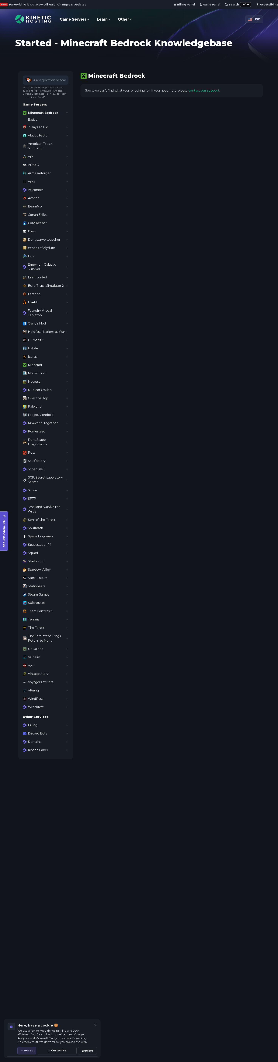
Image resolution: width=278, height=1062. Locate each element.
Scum (32, 490)
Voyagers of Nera (41, 682)
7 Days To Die (38, 127)
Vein (31, 665)
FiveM (32, 302)
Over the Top (38, 398)
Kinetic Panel (38, 750)
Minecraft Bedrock (43, 113)
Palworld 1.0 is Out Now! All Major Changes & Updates (47, 4)
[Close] (95, 1025)
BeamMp (35, 206)
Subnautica (37, 603)
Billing (32, 725)
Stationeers (36, 586)
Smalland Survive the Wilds (44, 509)
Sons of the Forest (41, 520)
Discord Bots (37, 733)
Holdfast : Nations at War (46, 332)
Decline (87, 1050)
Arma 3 (33, 165)
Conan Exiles (37, 215)
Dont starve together (44, 239)
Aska (31, 181)
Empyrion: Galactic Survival (42, 267)
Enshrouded (37, 277)
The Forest (36, 628)
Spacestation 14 (39, 544)
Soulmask (35, 528)
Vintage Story (38, 674)
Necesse (34, 381)
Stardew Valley (39, 569)
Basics (32, 119)
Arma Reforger (39, 173)
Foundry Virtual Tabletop (40, 313)
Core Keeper (37, 223)
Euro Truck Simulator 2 (46, 285)
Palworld (35, 406)
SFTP (32, 498)
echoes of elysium (41, 248)
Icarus (32, 356)
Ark (30, 156)
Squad (33, 553)
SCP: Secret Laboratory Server (45, 480)
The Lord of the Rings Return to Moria (44, 638)
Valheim (34, 657)
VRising (33, 690)
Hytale (33, 348)
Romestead (36, 431)
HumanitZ (35, 340)
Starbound (36, 561)
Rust (31, 452)
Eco (31, 256)
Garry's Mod (37, 323)
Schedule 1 (36, 469)
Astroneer (35, 190)
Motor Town (37, 373)
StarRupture (38, 578)
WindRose (35, 699)
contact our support (203, 90)
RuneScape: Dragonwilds (37, 442)
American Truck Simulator (40, 146)
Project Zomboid (41, 415)
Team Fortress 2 (40, 611)
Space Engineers (40, 536)
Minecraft (35, 365)
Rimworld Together (43, 423)
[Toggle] (66, 112)
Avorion (34, 198)
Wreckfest (36, 707)
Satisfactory (37, 461)
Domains (34, 742)
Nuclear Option (40, 390)
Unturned (35, 649)
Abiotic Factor (38, 135)
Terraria (34, 619)
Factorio (34, 294)
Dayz (32, 231)
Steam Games (38, 594)
